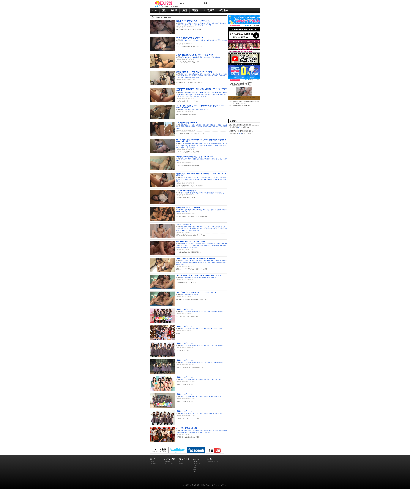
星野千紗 (199, 210)
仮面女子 (220, 362)
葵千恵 (223, 126)
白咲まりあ (184, 147)
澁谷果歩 (217, 57)
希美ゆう (197, 230)
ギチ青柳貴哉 (206, 432)
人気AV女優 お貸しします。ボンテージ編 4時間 (194, 54)
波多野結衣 (214, 143)
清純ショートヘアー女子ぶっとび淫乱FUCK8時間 (195, 258)
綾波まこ (185, 25)
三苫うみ (196, 25)
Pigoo (152, 461)
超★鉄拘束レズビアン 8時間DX (188, 207)
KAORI (183, 143)
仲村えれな (184, 94)
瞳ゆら (189, 126)
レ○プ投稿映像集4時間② (185, 190)
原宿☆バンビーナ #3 (184, 377)
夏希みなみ (201, 262)
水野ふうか (223, 145)
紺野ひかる (203, 93)
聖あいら (179, 181)
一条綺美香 (191, 74)
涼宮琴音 (207, 126)
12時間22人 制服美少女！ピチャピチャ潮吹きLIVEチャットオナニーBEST (201, 89)
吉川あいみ (193, 247)
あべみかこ (187, 244)
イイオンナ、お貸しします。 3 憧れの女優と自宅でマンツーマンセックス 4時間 (201, 106)
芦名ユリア (196, 93)
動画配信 (167, 461)
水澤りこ (220, 379)
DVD (194, 472)
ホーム (154, 10)
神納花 (189, 147)
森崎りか (211, 76)
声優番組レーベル (213, 461)
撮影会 (181, 463)
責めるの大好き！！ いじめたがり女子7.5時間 (194, 71)
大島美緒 (211, 244)
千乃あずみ (181, 145)
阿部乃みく (200, 261)
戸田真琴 (220, 311)
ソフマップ (196, 463)
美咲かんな (185, 230)
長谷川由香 (216, 23)
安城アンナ (209, 94)
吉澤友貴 (198, 244)
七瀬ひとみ (216, 94)
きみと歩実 (186, 77)
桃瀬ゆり (221, 193)
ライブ (181, 461)
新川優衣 (203, 96)
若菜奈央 (194, 109)
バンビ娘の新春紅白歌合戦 (186, 428)
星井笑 (187, 432)
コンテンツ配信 (169, 459)
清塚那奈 (200, 76)
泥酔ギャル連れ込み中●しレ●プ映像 (241, 105)
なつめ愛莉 (212, 228)
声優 (194, 468)
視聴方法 (195, 10)
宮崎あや (197, 96)
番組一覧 (174, 10)
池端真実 (183, 211)
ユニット (196, 465)
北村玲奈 (220, 143)
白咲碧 (193, 147)
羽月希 (188, 211)
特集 (164, 10)
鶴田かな (188, 261)
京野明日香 (184, 126)
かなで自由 (214, 311)
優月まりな (209, 23)
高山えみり (223, 94)
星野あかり (212, 210)
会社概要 (185, 485)
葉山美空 (216, 244)
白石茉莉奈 (184, 430)
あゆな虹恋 (205, 228)
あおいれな (186, 228)
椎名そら (202, 57)
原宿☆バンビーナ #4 (184, 360)
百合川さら (221, 125)
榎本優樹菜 (207, 261)
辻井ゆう (213, 261)
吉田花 (199, 145)
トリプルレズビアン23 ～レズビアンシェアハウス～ (196, 292)
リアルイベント (184, 459)
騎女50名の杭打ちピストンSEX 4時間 (191, 241)
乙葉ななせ (186, 247)
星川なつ (188, 125)
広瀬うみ (191, 25)
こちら (240, 127)
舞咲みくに (211, 145)
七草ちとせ (200, 245)
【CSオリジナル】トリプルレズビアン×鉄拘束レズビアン (198, 275)
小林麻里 (183, 125)
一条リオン (193, 145)
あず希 (178, 147)
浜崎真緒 (183, 93)
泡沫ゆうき (223, 23)
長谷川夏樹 (184, 227)
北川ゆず (221, 74)
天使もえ (190, 430)
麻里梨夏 (215, 93)
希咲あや (224, 210)
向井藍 (213, 57)
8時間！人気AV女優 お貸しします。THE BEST (194, 156)
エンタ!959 (154, 463)
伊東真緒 (197, 94)
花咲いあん (220, 227)
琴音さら (194, 125)
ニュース (196, 459)
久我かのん (179, 96)
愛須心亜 (205, 125)
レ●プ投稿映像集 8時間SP (186, 122)
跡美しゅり (186, 96)
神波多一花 (194, 126)
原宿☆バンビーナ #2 (184, 394)
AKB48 (195, 461)
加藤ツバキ (206, 210)
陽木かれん (207, 245)
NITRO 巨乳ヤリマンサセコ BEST (189, 38)
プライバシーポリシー (220, 485)
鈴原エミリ (207, 143)
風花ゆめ (199, 125)
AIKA (182, 244)
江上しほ (181, 245)
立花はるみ (196, 430)
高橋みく (218, 261)
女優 (194, 470)
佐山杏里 (221, 93)
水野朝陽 (196, 57)
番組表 (184, 10)
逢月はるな (199, 432)
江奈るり (194, 245)
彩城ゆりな (209, 93)
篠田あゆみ (184, 159)
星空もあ (183, 210)
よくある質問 (195, 485)
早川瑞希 (181, 432)
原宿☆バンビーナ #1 (184, 411)
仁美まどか (189, 93)
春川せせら (223, 179)
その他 (209, 459)
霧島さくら (184, 23)
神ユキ (199, 109)
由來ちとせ (188, 76)
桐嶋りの (183, 109)
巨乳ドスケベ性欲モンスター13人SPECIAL (193, 21)
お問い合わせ (223, 10)
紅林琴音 (192, 77)
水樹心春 (224, 261)
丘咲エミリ (188, 245)
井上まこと (191, 23)
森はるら (207, 262)
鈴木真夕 (215, 74)
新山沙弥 (180, 247)
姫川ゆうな (191, 57)
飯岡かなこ (184, 57)
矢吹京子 (219, 245)
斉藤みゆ (206, 76)
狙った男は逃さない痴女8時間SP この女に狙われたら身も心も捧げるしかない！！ (201, 140)
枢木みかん (200, 143)
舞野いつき (209, 74)
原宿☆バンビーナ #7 (184, 326)
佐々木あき (194, 76)
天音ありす (179, 25)
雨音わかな (188, 143)
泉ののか (196, 23)
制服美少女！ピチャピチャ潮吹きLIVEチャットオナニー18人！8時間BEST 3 (201, 174)
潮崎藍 (210, 125)
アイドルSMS (169, 463)
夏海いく (214, 125)
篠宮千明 (180, 77)
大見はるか (192, 230)
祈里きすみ (202, 25)
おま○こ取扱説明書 (183, 224)
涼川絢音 (198, 77)
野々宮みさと (191, 94)
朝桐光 (178, 211)
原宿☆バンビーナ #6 (184, 343)
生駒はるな (208, 430)
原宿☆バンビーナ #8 (184, 309)
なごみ (218, 228)
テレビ (152, 459)
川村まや (203, 94)
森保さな (194, 261)
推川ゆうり (203, 23)
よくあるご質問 (209, 10)
